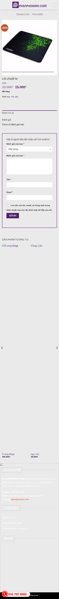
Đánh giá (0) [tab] (8, 113)
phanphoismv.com (20, 499)
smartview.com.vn (46, 595)
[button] (3, 4)
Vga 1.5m (35, 454)
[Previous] (2, 353)
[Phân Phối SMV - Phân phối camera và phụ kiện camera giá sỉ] (29, 5)
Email (9, 192)
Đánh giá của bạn (15, 144)
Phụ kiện (37, 14)
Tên (8, 179)
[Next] (56, 353)
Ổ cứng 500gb (8, 454)
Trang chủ (22, 14)
